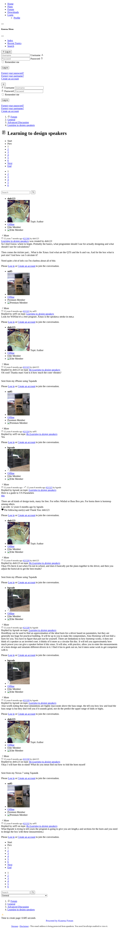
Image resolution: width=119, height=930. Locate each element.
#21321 (26, 311)
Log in (5, 68)
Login (10, 15)
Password (35, 58)
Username (35, 55)
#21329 (26, 700)
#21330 (26, 759)
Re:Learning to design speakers (44, 369)
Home (10, 3)
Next (9, 163)
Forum (10, 9)
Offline (10, 224)
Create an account (10, 78)
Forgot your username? (12, 76)
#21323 (26, 367)
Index (10, 40)
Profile (17, 17)
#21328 (26, 627)
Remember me (12, 62)
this (3, 495)
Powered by (52, 920)
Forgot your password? (12, 73)
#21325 (49, 487)
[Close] (2, 36)
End (9, 166)
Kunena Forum (65, 920)
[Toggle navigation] (2, 23)
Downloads (13, 12)
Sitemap (14, 926)
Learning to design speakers (15, 241)
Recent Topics (14, 43)
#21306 (26, 238)
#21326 (26, 560)
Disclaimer (24, 926)
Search (10, 46)
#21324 (26, 431)
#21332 (26, 823)
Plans (10, 6)
